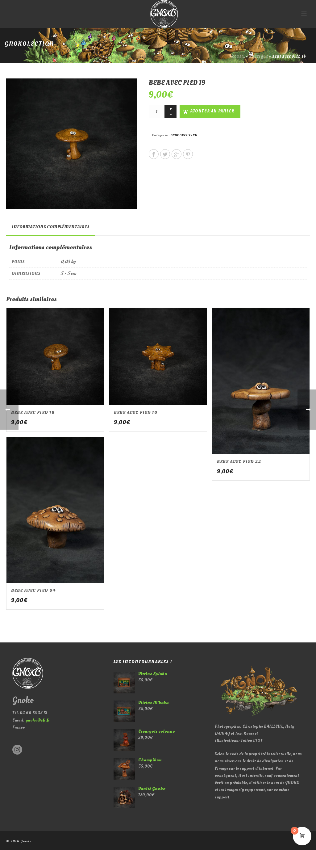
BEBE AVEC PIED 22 (239, 462)
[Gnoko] (158, 14)
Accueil (237, 57)
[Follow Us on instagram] (17, 750)
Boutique (258, 57)
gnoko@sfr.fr (38, 720)
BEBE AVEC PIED (183, 135)
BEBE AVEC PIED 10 (136, 412)
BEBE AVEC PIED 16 (33, 412)
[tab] (50, 227)
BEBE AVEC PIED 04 (33, 590)
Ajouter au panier (212, 111)
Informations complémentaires (50, 227)
